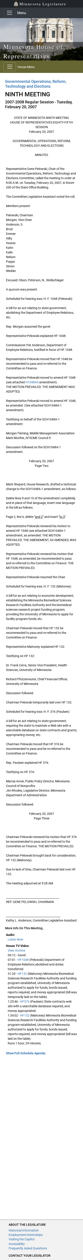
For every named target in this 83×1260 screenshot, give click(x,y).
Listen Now (15, 939)
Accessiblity (17, 1244)
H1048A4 (32, 382)
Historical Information (24, 1230)
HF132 (22, 973)
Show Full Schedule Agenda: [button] (26, 1053)
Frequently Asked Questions (28, 1248)
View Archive (16, 950)
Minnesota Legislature (42, 3)
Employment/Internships (26, 1235)
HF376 (24, 1001)
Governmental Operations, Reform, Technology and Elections (36, 84)
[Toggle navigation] (9, 12)
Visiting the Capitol (21, 1239)
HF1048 (23, 960)
